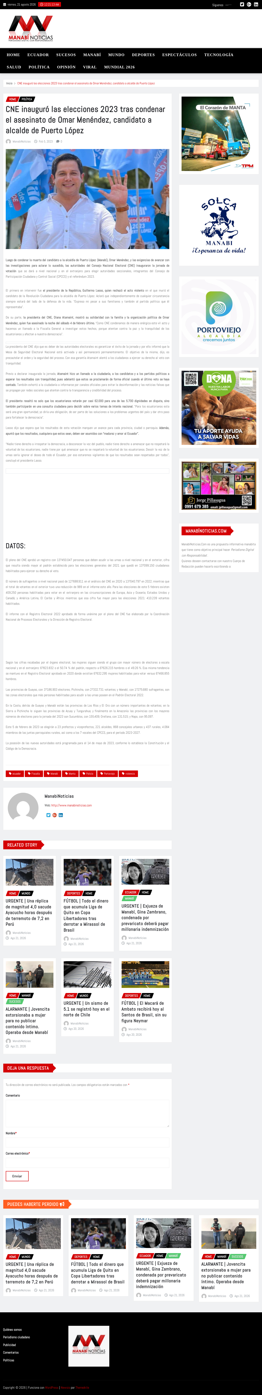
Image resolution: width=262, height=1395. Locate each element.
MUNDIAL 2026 (119, 67)
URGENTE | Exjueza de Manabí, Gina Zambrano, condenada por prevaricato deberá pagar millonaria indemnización (145, 917)
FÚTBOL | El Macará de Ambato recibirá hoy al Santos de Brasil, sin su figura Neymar (144, 1011)
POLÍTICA (39, 67)
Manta (72, 773)
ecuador (16, 773)
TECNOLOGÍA (219, 55)
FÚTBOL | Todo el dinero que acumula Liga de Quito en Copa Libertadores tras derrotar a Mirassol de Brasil (86, 915)
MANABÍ (92, 55)
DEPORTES (143, 55)
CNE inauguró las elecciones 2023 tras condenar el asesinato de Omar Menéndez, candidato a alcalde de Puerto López (86, 83)
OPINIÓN (66, 67)
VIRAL (90, 67)
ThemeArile (82, 1387)
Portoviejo (109, 773)
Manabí (54, 773)
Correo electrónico (18, 1153)
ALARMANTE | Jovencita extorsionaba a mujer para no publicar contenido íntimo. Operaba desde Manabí (28, 1020)
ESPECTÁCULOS (179, 55)
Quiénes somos (12, 1329)
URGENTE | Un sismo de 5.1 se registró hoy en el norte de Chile (87, 1009)
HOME (13, 55)
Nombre (11, 1133)
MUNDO (116, 55)
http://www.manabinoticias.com (71, 805)
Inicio (9, 83)
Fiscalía (36, 773)
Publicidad (9, 1345)
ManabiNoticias (22, 141)
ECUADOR (38, 55)
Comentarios (11, 1352)
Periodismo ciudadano (16, 1337)
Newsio (65, 1387)
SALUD (14, 67)
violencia (130, 773)
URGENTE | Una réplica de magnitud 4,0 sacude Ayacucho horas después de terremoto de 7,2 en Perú (29, 912)
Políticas (8, 1360)
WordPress (51, 1387)
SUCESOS (66, 55)
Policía (89, 773)
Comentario (13, 1095)
